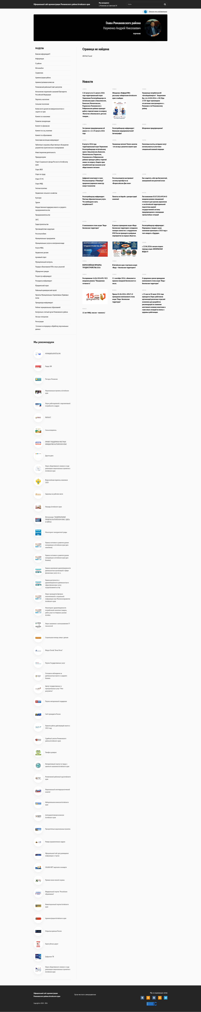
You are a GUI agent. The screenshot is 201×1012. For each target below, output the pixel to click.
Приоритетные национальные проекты (57, 829)
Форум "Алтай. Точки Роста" (54, 650)
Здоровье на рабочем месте (54, 494)
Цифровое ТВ (49, 956)
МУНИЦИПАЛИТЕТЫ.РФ (52, 353)
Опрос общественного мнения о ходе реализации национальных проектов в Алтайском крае (57, 468)
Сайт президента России (53, 714)
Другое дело (49, 456)
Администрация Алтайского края (55, 918)
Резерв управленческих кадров (55, 842)
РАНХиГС (48, 417)
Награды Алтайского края (53, 507)
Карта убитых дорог (51, 944)
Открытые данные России (53, 931)
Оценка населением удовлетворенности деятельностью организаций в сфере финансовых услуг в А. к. (58, 570)
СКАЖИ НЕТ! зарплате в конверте (56, 867)
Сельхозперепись (50, 430)
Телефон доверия (50, 752)
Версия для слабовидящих (158, 11)
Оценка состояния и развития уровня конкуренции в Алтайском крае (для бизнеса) (57, 557)
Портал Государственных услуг (55, 663)
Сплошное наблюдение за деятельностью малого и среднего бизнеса (56, 675)
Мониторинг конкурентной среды (56, 532)
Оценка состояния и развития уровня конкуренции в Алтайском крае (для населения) (57, 545)
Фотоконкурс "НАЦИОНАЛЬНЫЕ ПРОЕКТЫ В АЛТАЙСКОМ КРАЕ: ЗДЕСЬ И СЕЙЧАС (57, 519)
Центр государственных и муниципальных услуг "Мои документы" (54, 688)
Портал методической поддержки (56, 701)
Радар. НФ (48, 366)
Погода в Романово (51, 379)
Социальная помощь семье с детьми (56, 637)
